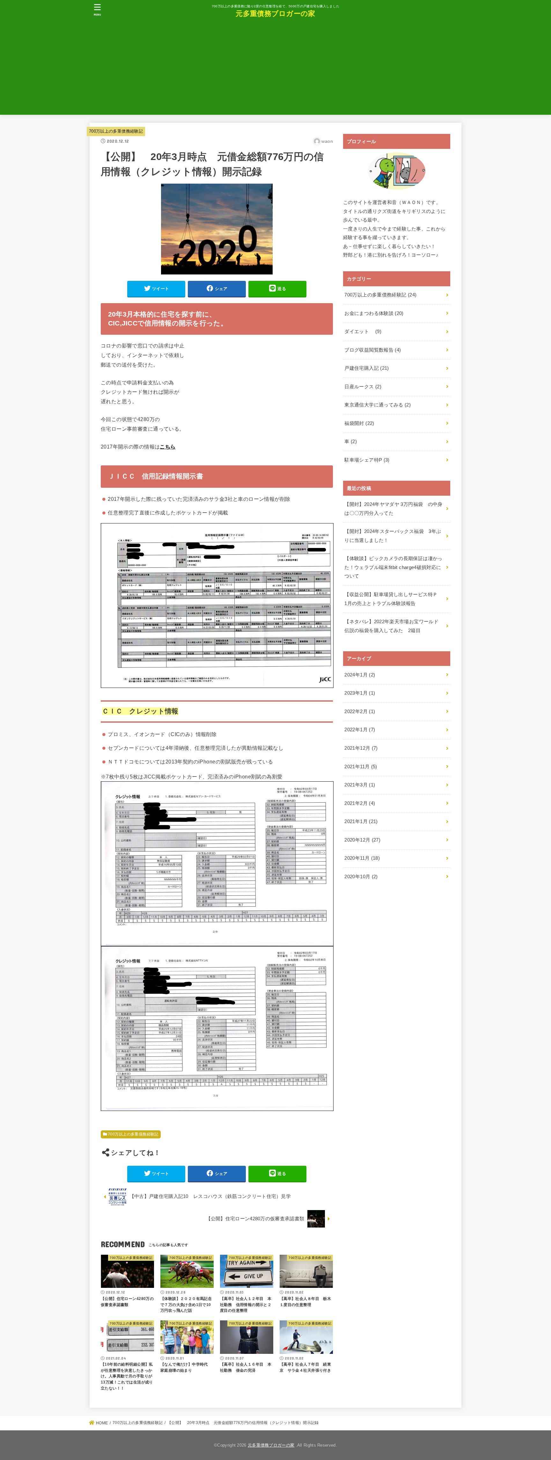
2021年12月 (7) (361, 748)
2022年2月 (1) (359, 711)
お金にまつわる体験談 (373, 313)
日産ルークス (362, 386)
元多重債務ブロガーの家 (275, 13)
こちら (167, 446)
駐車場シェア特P (366, 460)
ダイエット (362, 331)
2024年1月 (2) (359, 674)
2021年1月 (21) (361, 821)
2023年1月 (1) (359, 693)
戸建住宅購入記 (366, 368)
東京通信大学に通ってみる (377, 404)
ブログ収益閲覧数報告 (372, 350)
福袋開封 (359, 423)
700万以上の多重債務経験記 (116, 131)
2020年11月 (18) (362, 858)
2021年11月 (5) (360, 766)
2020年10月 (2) (361, 876)
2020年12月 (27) (362, 840)
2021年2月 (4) (359, 803)
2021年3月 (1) (359, 784)
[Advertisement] (275, 70)
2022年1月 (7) (359, 729)
